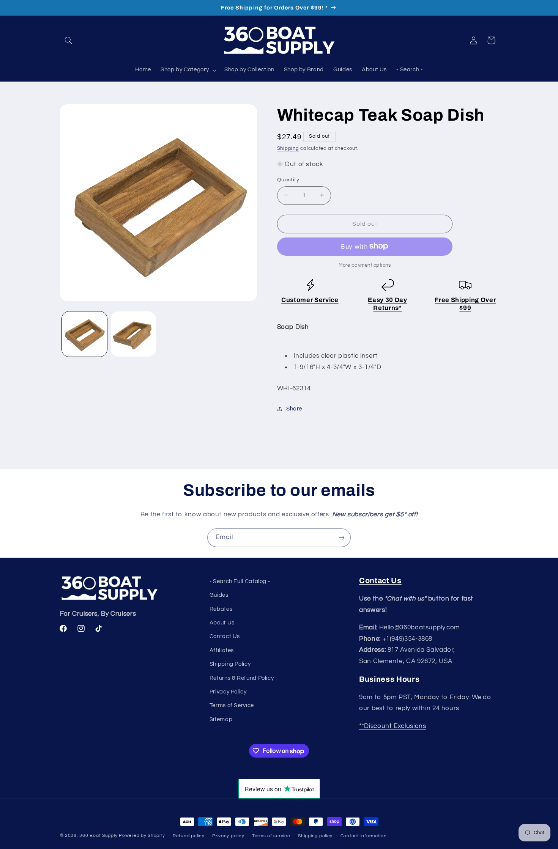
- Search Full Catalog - (240, 581)
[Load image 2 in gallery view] (133, 334)
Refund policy (189, 836)
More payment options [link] (365, 265)
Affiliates (222, 650)
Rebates (221, 609)
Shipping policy (315, 836)
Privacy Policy (228, 692)
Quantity (288, 179)
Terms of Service (232, 705)
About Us (222, 623)
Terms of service (271, 836)
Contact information (363, 836)
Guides (219, 595)
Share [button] (294, 409)
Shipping (288, 148)
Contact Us (225, 636)
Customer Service (310, 299)
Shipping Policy (230, 664)
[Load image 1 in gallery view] (84, 334)
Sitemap (221, 719)
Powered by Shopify (142, 835)
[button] (68, 40)
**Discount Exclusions (392, 726)
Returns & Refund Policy (242, 678)
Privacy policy (228, 836)
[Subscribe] (341, 537)
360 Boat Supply (98, 835)
